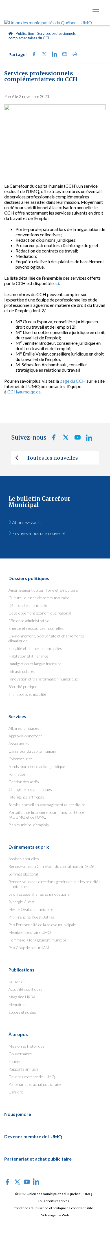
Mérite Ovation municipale (30, 909)
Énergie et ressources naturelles (36, 628)
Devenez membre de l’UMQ (31, 1076)
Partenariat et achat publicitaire (34, 1084)
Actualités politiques (25, 989)
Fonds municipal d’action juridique (36, 766)
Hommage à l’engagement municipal (37, 940)
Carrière (15, 1092)
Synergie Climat (21, 901)
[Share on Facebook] (32, 54)
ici (56, 283)
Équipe (14, 1061)
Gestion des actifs (23, 781)
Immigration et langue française (34, 663)
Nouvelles (16, 981)
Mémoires (17, 1004)
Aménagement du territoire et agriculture (43, 590)
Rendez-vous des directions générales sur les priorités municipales (54, 884)
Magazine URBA (22, 996)
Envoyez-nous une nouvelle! (38, 533)
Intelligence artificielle (26, 797)
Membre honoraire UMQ (29, 932)
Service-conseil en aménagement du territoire (46, 804)
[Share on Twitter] (43, 54)
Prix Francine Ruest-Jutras (31, 917)
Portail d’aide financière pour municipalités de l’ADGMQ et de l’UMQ (46, 814)
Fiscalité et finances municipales (35, 648)
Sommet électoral (23, 874)
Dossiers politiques (28, 578)
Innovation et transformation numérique (43, 679)
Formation (17, 774)
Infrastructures (21, 671)
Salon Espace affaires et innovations (38, 894)
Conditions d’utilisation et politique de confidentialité (53, 1208)
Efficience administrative (28, 620)
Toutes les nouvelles (52, 458)
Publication (25, 33)
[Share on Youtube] (76, 439)
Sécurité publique (22, 686)
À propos (18, 1034)
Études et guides (22, 1012)
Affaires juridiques (23, 728)
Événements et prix (28, 846)
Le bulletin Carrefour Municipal (39, 501)
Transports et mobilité (27, 694)
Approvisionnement (25, 735)
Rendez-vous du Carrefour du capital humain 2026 (51, 866)
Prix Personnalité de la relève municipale (42, 924)
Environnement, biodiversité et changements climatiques (46, 638)
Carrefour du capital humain (32, 751)
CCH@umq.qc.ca (24, 391)
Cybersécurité (20, 758)
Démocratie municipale (27, 605)
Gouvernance (20, 1053)
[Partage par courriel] (63, 54)
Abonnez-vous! (26, 522)
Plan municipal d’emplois (28, 824)
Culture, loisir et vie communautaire (38, 597)
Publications (21, 969)
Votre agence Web (55, 1215)
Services (17, 716)
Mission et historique (26, 1046)
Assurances (18, 743)
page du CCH (73, 381)
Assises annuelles (23, 858)
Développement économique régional (39, 613)
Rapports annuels (23, 1069)
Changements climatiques (30, 789)
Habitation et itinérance (28, 656)
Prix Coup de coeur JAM (28, 947)
